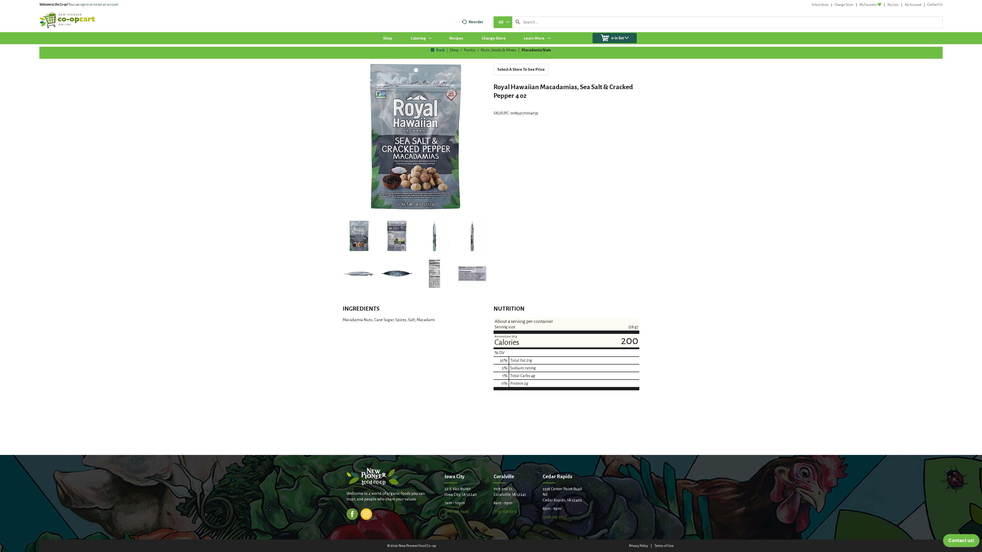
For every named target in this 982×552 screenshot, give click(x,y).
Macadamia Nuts (536, 50)
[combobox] (503, 22)
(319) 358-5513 (505, 511)
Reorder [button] (476, 22)
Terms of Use (664, 546)
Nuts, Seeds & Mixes (498, 50)
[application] (961, 542)
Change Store (844, 5)
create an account (105, 4)
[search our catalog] (517, 22)
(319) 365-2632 (555, 517)
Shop (454, 50)
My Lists (893, 5)
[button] (359, 236)
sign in (84, 4)
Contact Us (935, 4)
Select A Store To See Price (521, 69)
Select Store (820, 5)
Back (440, 50)
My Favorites (868, 5)
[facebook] (352, 513)
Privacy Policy (638, 546)
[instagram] (366, 513)
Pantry (469, 50)
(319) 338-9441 (456, 511)
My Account (913, 5)
